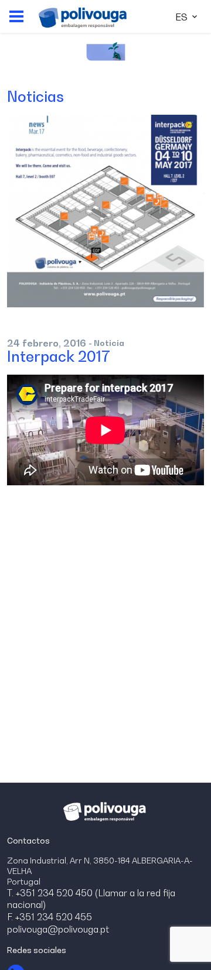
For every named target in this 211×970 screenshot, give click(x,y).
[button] (16, 16)
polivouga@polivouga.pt (58, 929)
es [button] (182, 17)
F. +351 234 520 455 (49, 917)
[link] (83, 16)
